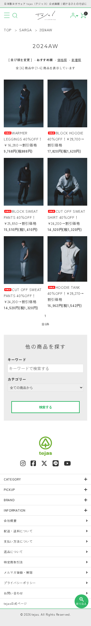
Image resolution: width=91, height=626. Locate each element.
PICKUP (9, 489)
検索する (45, 407)
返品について (13, 551)
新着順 (76, 60)
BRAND (9, 500)
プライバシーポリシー (20, 583)
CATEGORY (12, 479)
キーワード (17, 359)
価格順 (62, 60)
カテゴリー (17, 379)
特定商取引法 (13, 562)
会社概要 (10, 520)
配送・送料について (18, 531)
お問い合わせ (13, 593)
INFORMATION (15, 510)
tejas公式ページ (15, 603)
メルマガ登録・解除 (18, 572)
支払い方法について (18, 541)
